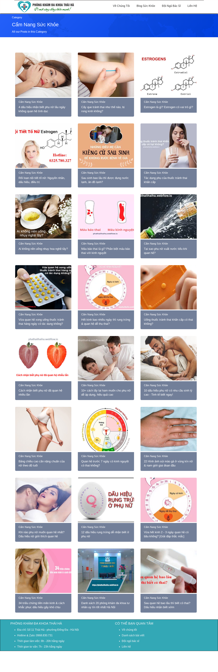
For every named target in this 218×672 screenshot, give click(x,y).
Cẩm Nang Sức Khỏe (31, 101)
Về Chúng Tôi (121, 5)
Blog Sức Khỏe (146, 5)
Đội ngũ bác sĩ (130, 641)
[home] (46, 5)
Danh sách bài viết (133, 635)
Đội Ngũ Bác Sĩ (171, 5)
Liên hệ (126, 646)
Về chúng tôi (129, 629)
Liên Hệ (192, 5)
